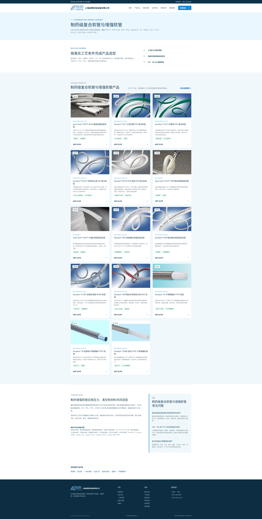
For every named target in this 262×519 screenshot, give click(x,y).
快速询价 (185, 8)
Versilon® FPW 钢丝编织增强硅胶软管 (170, 237)
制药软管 (120, 492)
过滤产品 (155, 8)
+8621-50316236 (176, 495)
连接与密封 (106, 471)
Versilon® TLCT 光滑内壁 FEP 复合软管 (130, 124)
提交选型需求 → (185, 88)
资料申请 (147, 500)
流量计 (114, 471)
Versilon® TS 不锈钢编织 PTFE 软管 (169, 294)
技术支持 (163, 8)
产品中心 (137, 8)
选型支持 (147, 497)
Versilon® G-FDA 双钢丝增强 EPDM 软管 (89, 294)
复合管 (79, 471)
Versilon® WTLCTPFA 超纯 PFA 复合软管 (130, 181)
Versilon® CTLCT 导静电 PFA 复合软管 (170, 124)
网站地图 (147, 506)
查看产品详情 (90, 144)
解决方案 (146, 8)
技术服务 (147, 503)
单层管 (73, 471)
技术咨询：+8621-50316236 (183, 2)
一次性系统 (88, 471)
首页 (130, 8)
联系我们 (172, 8)
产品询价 (147, 495)
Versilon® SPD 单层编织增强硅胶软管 (129, 237)
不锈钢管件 (122, 471)
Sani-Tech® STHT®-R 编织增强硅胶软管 (89, 237)
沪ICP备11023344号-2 (131, 515)
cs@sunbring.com (176, 497)
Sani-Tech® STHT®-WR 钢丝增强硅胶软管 (172, 181)
